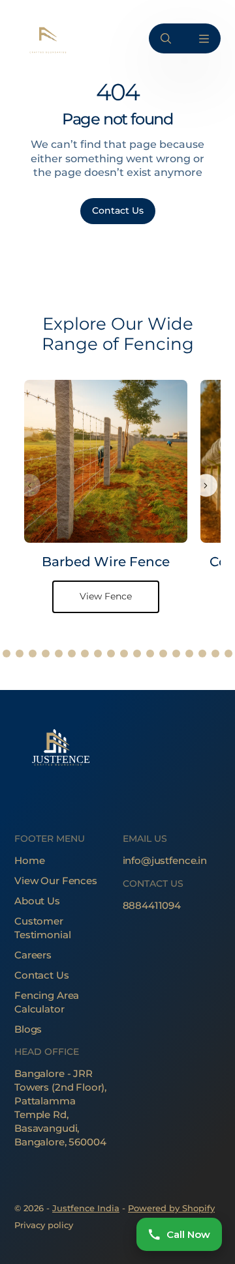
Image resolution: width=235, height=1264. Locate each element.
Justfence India (85, 1208)
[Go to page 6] (59, 653)
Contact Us (41, 975)
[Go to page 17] (202, 653)
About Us (37, 901)
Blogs (28, 1029)
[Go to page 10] (111, 653)
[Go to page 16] (189, 653)
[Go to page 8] (85, 653)
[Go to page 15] (176, 653)
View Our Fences (55, 880)
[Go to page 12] (137, 653)
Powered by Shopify (171, 1208)
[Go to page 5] (46, 653)
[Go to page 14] (163, 653)
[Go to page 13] (150, 653)
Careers (33, 955)
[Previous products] (29, 485)
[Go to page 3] (20, 653)
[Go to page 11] (124, 653)
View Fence (106, 596)
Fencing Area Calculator (46, 1002)
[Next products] (206, 485)
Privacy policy (43, 1225)
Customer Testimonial (42, 928)
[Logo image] (47, 38)
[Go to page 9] (98, 653)
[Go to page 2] (6, 653)
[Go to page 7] (72, 653)
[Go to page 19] (228, 653)
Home (29, 860)
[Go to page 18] (215, 653)
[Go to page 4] (33, 653)
